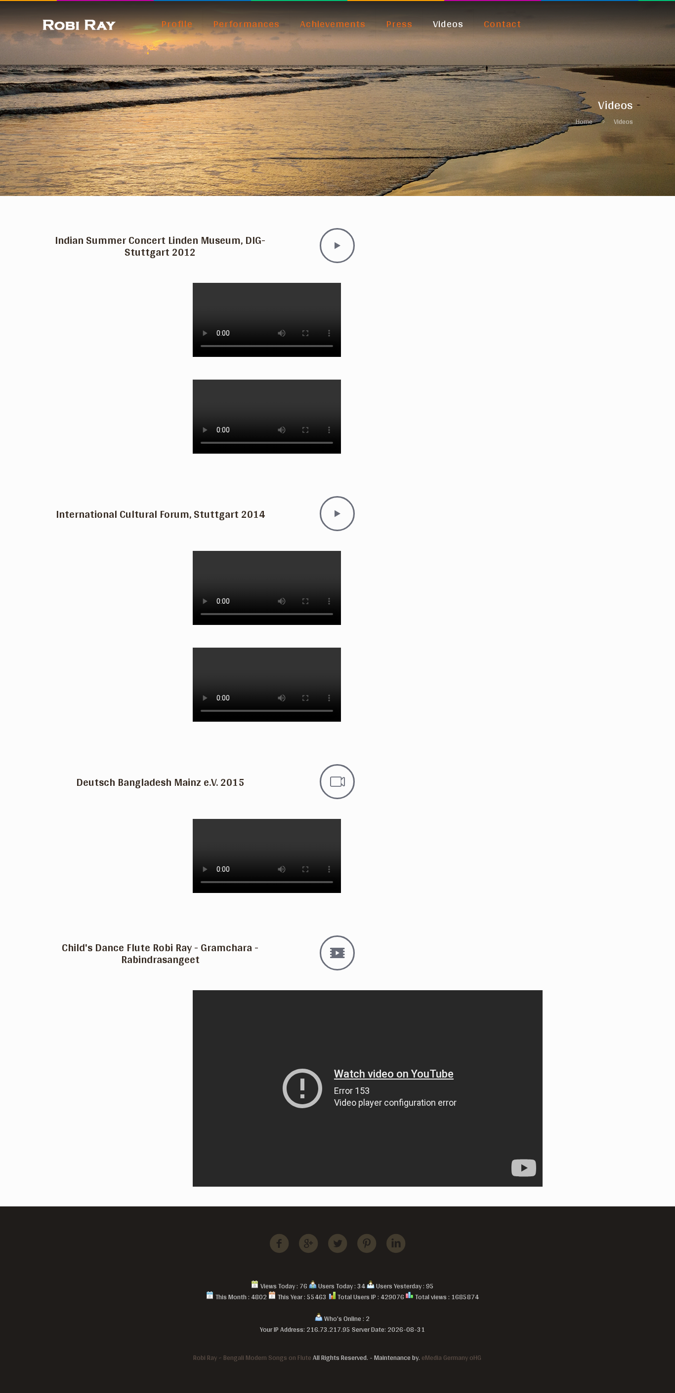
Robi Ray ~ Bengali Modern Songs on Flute (252, 1357)
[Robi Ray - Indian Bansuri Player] (79, 24)
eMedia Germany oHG (451, 1357)
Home (584, 121)
